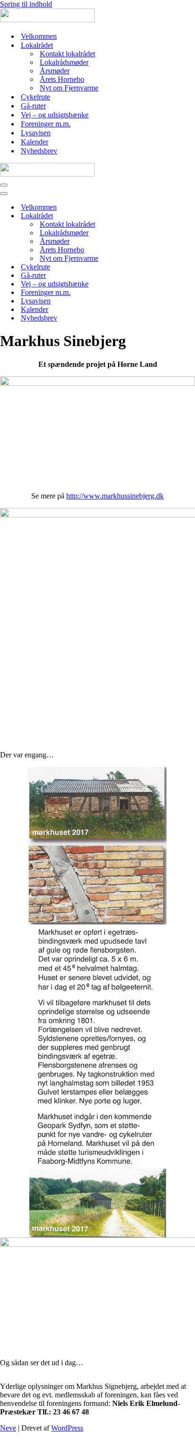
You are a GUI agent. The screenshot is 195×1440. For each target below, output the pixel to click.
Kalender (34, 142)
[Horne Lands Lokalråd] (47, 20)
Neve (8, 1428)
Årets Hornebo (62, 79)
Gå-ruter (33, 106)
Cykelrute (35, 97)
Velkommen (39, 36)
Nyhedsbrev (39, 151)
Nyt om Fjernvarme (69, 88)
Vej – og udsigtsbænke (55, 115)
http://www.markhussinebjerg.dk (115, 496)
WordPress (67, 1428)
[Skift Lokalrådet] (165, 216)
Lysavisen (36, 133)
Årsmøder (55, 71)
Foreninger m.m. (46, 124)
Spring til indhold (26, 4)
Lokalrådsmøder (64, 62)
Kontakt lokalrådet (67, 54)
